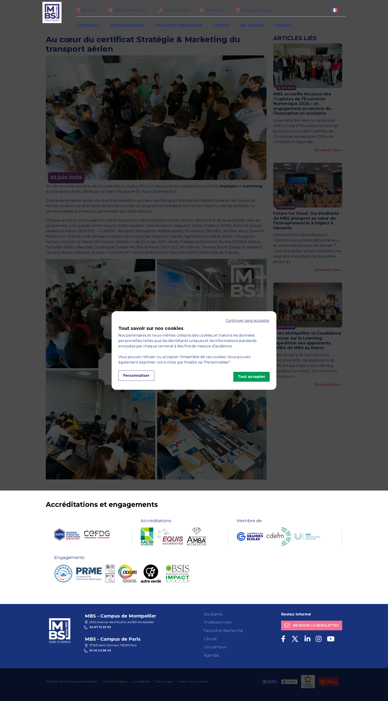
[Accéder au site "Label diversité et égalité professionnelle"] (110, 574)
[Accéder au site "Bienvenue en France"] (63, 574)
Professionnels (127, 25)
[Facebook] (283, 639)
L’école (221, 25)
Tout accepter (251, 377)
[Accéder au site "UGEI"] (307, 536)
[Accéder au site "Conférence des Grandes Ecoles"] (250, 536)
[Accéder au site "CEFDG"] (97, 534)
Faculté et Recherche (178, 25)
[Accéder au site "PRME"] (89, 573)
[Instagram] (319, 639)
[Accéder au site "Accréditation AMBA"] (196, 536)
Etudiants (88, 25)
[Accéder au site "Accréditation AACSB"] (147, 536)
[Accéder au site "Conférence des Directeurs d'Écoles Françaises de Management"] (279, 536)
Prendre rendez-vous (130, 10)
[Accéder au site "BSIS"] (178, 574)
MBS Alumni (215, 10)
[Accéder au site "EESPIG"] (67, 534)
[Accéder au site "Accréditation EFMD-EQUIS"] (170, 536)
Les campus (252, 25)
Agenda (283, 25)
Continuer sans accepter (248, 320)
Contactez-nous (176, 10)
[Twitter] (295, 639)
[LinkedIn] (307, 639)
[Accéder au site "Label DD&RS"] (127, 574)
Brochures (90, 10)
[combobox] (337, 10)
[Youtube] (331, 639)
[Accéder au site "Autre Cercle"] (151, 574)
